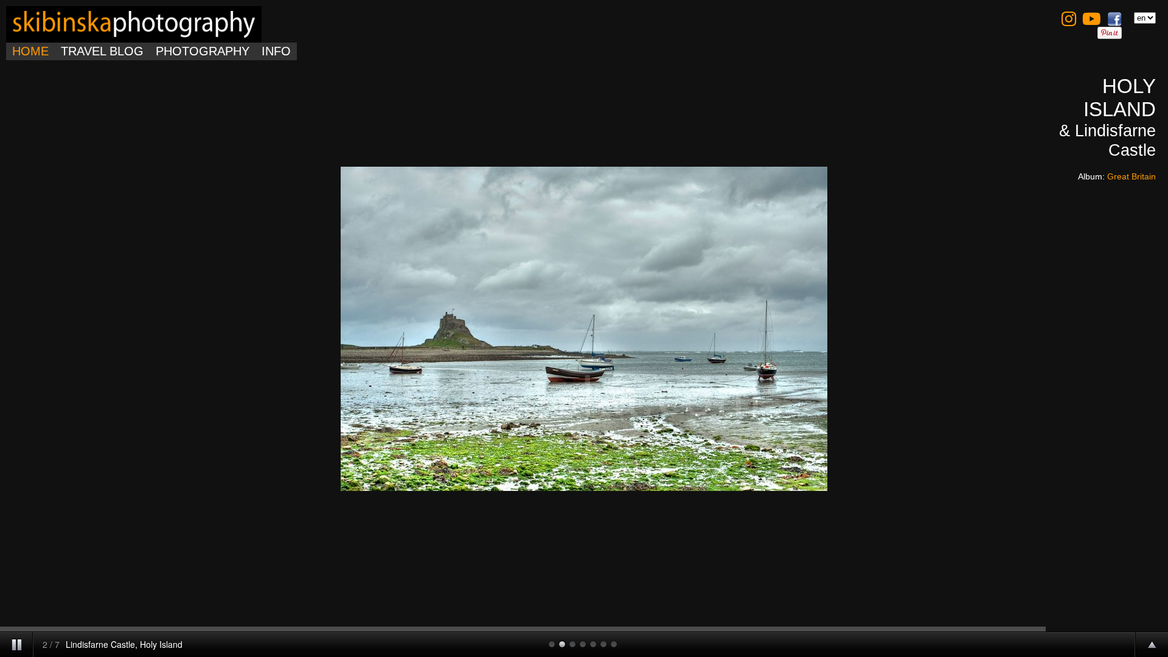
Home (30, 51)
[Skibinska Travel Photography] (133, 35)
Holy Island (1119, 97)
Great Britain (1131, 176)
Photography (202, 51)
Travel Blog (102, 51)
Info (276, 51)
